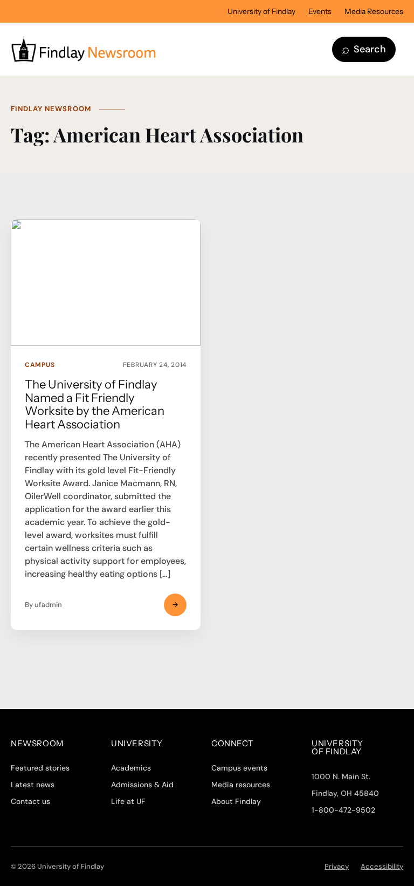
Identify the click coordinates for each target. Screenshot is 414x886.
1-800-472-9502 (343, 810)
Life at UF (128, 801)
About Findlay (236, 801)
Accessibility (382, 866)
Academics (131, 768)
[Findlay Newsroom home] (168, 49)
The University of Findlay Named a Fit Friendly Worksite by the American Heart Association (94, 404)
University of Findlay (261, 11)
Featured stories (40, 768)
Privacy (337, 866)
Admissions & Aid (142, 784)
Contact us (30, 801)
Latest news (32, 784)
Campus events (239, 768)
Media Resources (373, 11)
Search (364, 48)
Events (320, 11)
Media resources (240, 784)
